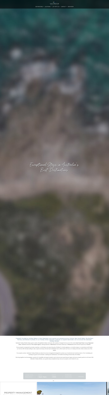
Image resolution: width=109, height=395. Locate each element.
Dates (40, 375)
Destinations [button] (39, 6)
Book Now (71, 6)
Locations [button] (48, 6)
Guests (54, 375)
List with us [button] (55, 6)
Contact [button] (63, 6)
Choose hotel (29, 375)
